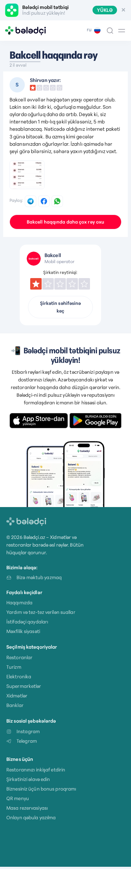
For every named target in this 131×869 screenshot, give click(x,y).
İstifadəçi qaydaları (27, 621)
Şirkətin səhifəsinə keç (60, 307)
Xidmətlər (16, 695)
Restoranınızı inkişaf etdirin (35, 769)
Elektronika (18, 676)
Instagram (28, 731)
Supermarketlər (23, 686)
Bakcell (25, 55)
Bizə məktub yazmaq (39, 577)
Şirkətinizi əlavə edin (28, 779)
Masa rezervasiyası (27, 808)
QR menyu (17, 798)
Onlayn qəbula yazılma (31, 817)
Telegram (27, 741)
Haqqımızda (19, 602)
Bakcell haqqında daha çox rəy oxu (65, 222)
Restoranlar (19, 657)
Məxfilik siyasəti (23, 631)
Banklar (15, 705)
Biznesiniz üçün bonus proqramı (41, 788)
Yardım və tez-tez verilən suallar (40, 612)
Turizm (13, 667)
